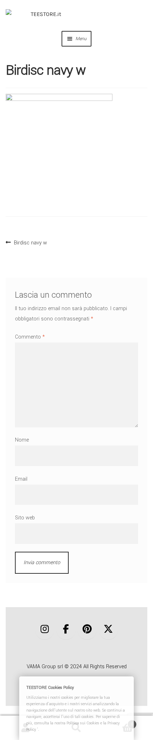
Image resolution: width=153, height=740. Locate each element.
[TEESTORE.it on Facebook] (66, 629)
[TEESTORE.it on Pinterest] (87, 629)
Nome (22, 440)
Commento (30, 337)
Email (21, 479)
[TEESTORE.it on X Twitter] (108, 629)
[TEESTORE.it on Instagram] (44, 629)
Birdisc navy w (30, 242)
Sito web (25, 518)
